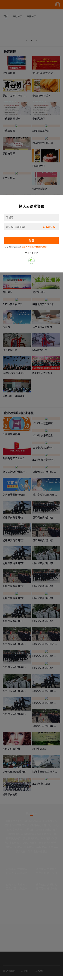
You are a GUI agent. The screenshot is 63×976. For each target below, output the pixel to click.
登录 (31, 241)
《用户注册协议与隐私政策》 (34, 247)
